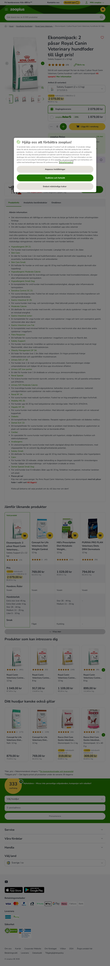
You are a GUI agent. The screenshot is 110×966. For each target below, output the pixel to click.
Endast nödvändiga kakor (55, 186)
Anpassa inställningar (55, 169)
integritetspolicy (66, 162)
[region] (55, 165)
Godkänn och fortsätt (55, 178)
